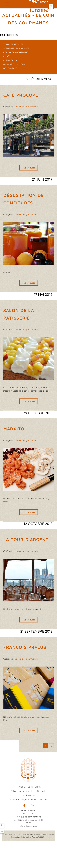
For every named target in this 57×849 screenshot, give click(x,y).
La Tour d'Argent (26, 539)
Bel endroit (10, 68)
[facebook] (24, 806)
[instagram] (32, 806)
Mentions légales (28, 810)
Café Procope (20, 95)
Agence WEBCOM (39, 837)
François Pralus (25, 647)
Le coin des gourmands (16, 52)
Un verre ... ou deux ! (14, 64)
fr (51, 6)
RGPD (28, 823)
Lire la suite (29, 168)
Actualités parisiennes (16, 48)
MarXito (14, 428)
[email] (2, 831)
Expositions (10, 60)
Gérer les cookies (28, 826)
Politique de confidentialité (28, 816)
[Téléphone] (2, 826)
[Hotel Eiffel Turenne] (38, 1)
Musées (7, 56)
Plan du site (28, 813)
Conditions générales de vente (28, 820)
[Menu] (7, 4)
